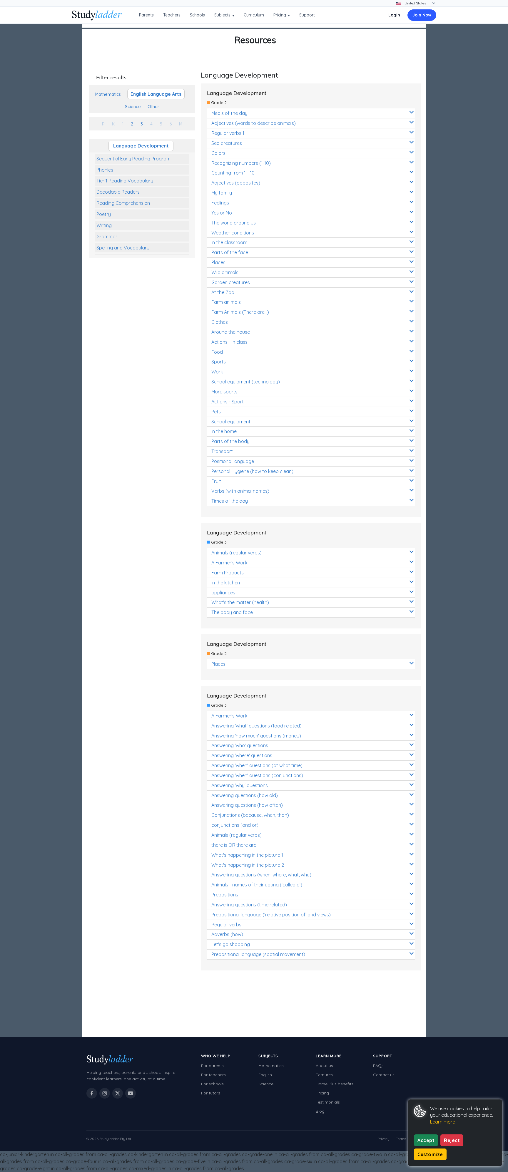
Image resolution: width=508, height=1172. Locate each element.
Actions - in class (229, 342)
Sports (218, 362)
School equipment (230, 422)
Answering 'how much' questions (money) (256, 736)
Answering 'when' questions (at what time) (257, 765)
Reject (452, 1140)
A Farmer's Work (229, 563)
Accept (426, 1140)
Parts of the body (230, 441)
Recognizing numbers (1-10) (241, 163)
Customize (430, 1154)
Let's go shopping (230, 944)
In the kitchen (225, 583)
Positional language (232, 461)
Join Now (421, 15)
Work (217, 372)
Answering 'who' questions (239, 745)
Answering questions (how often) (247, 805)
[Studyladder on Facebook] (91, 1093)
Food (217, 352)
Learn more (442, 1122)
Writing (104, 225)
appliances (223, 593)
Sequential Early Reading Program (133, 159)
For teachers (213, 1074)
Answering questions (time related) (249, 905)
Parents (146, 15)
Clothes (219, 322)
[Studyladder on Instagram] (104, 1093)
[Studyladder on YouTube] (130, 1093)
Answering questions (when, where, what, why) (261, 875)
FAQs (378, 1065)
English (265, 1074)
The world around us (233, 223)
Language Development (141, 146)
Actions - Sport (227, 402)
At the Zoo (222, 292)
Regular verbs (226, 925)
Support (307, 15)
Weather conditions (232, 233)
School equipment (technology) (245, 382)
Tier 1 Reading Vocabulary (124, 181)
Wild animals (224, 272)
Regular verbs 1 (227, 133)
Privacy (383, 1138)
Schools (197, 15)
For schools (212, 1084)
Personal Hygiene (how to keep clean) (252, 471)
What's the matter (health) (240, 602)
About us (324, 1065)
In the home (224, 431)
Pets (216, 412)
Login (394, 15)
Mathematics (271, 1065)
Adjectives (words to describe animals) (253, 123)
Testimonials (328, 1102)
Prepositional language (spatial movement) (258, 954)
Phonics (104, 170)
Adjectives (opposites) (235, 183)
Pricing (281, 15)
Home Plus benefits (334, 1084)
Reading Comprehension (123, 203)
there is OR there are (233, 845)
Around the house (230, 332)
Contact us (384, 1074)
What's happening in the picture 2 (247, 865)
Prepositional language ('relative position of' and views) (271, 915)
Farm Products (227, 573)
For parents (212, 1065)
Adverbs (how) (227, 934)
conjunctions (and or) (234, 825)
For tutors (210, 1093)
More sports (224, 392)
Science (265, 1084)
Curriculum (254, 15)
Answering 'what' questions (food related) (256, 726)
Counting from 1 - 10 (233, 173)
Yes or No (221, 213)
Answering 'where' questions (241, 755)
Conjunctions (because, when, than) (250, 815)
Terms (401, 1138)
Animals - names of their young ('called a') (256, 885)
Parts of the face (229, 252)
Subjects (224, 15)
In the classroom (229, 242)
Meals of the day (229, 113)
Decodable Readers (118, 192)
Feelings (220, 203)
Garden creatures (230, 282)
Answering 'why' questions (239, 785)
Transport (222, 451)
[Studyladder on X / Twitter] (117, 1093)
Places (218, 262)
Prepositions (224, 895)
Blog (320, 1111)
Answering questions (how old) (244, 795)
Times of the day (229, 501)
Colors (218, 153)
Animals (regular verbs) (236, 553)
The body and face (232, 612)
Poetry (103, 214)
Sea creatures (226, 143)
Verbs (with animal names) (240, 491)
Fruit (216, 481)
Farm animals (226, 302)
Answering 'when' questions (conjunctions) (257, 775)
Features (324, 1074)
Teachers (172, 15)
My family (221, 193)
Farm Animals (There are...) (240, 312)
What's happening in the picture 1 (247, 855)
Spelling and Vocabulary (122, 248)
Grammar (106, 236)
